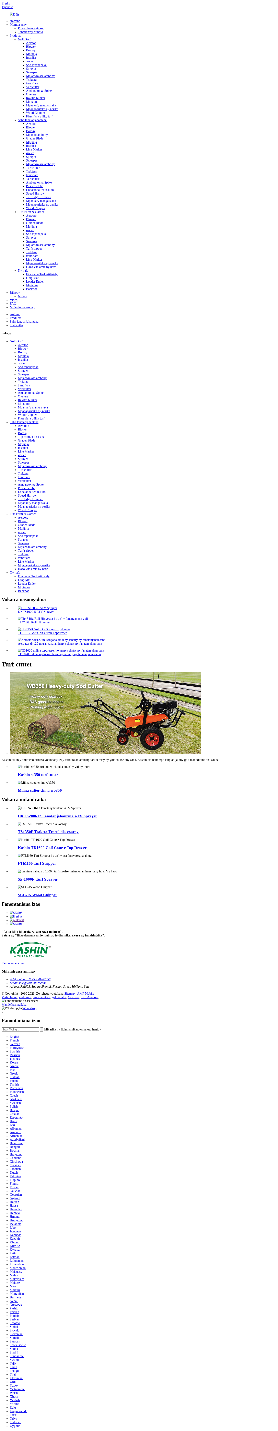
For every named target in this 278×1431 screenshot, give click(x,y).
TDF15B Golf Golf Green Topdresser (42, 633)
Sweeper (31, 72)
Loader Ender (35, 281)
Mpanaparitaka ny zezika (42, 109)
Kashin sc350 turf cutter (38, 774)
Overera (31, 94)
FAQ (13, 303)
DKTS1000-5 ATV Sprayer (36, 611)
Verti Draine (9, 997)
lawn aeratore (41, 997)
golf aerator (59, 997)
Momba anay (18, 24)
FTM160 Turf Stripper (37, 863)
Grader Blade (34, 138)
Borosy (30, 50)
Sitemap (69, 993)
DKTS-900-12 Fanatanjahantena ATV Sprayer (57, 816)
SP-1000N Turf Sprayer (38, 879)
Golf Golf (24, 39)
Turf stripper (34, 248)
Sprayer (31, 68)
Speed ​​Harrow (35, 193)
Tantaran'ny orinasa (30, 32)
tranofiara (32, 83)
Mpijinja (31, 54)
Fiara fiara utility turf (39, 116)
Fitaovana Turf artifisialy (42, 274)
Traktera (31, 79)
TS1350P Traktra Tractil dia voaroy (48, 832)
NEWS (22, 296)
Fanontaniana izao (13, 963)
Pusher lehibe (34, 186)
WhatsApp (29, 1008)
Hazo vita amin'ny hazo (41, 267)
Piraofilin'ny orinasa (31, 28)
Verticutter (32, 87)
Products (15, 35)
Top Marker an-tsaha (31, 436)
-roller (30, 61)
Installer (31, 57)
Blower (31, 46)
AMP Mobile (85, 993)
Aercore (31, 215)
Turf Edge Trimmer (38, 197)
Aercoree (73, 997)
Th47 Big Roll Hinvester (34, 622)
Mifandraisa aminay (22, 307)
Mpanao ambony (37, 134)
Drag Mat (32, 278)
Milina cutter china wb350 (40, 790)
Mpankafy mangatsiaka (41, 105)
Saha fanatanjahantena (32, 120)
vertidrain (25, 997)
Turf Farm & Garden (31, 212)
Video (14, 300)
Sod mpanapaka (36, 65)
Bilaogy (15, 292)
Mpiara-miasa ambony (40, 76)
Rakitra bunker (35, 98)
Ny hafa (23, 270)
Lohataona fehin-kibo (40, 189)
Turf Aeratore (89, 997)
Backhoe (31, 289)
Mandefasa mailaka (14, 1004)
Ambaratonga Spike (39, 90)
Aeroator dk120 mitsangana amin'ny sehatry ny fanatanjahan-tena (60, 643)
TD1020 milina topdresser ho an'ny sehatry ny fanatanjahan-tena (59, 654)
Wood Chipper (35, 112)
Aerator (31, 43)
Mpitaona (32, 101)
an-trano (15, 21)
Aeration (31, 123)
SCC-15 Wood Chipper (37, 895)
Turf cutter (32, 167)
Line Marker (34, 149)
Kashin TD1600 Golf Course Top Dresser (52, 848)
